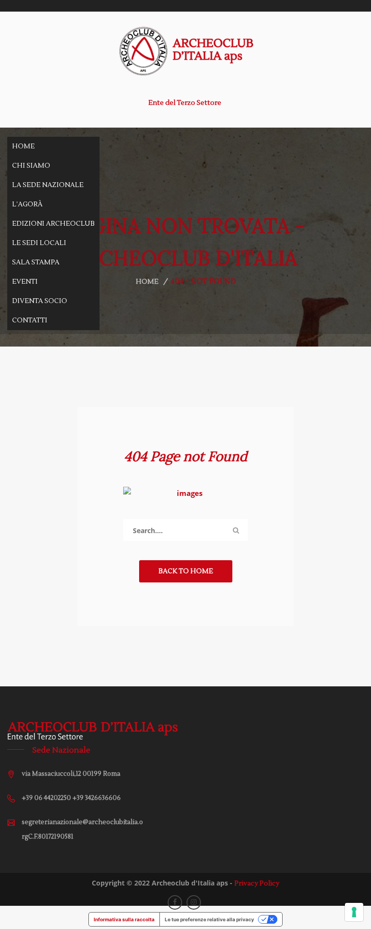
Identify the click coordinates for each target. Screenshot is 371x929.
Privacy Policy (256, 883)
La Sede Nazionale (48, 185)
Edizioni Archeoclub (53, 223)
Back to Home (185, 571)
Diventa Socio (39, 301)
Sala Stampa (35, 262)
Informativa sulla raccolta (124, 919)
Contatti (29, 320)
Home (23, 146)
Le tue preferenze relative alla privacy (209, 919)
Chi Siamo (31, 165)
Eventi (25, 281)
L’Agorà (27, 204)
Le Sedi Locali (39, 243)
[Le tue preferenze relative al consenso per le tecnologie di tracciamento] (354, 912)
